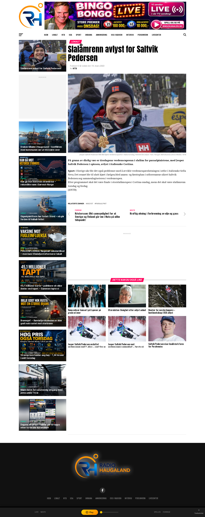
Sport (78, 34)
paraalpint (101, 204)
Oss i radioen (116, 34)
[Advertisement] (42, 98)
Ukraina (88, 34)
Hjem (46, 34)
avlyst (90, 204)
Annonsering (101, 34)
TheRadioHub (198, 513)
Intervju (130, 34)
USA (70, 34)
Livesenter (156, 34)
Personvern (143, 34)
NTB (63, 34)
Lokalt (55, 34)
